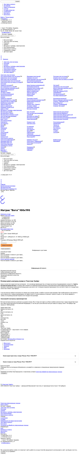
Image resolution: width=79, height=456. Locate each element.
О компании (7, 11)
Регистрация (10, 17)
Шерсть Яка (31, 94)
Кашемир (30, 95)
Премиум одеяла (6, 98)
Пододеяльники (58, 122)
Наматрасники (31, 119)
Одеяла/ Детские (58, 106)
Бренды (3, 432)
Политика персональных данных (10, 403)
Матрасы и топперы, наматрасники (14, 66)
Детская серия (8, 72)
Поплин (3, 135)
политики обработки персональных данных (49, 372)
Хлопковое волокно (33, 86)
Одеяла (6, 65)
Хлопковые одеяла (33, 107)
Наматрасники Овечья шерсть (63, 114)
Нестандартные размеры (8, 116)
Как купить (7, 14)
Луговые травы (5, 92)
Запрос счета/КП (6, 245)
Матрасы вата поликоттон (9, 189)
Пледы (3, 147)
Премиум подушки (6, 85)
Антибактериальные (59, 95)
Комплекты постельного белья (4, 123)
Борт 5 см (4, 119)
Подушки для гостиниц (60, 76)
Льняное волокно (6, 95)
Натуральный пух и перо (8, 86)
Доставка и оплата (9, 4)
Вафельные (57, 139)
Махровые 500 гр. (6, 142)
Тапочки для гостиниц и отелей (63, 79)
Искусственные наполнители (62, 88)
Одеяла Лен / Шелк (33, 104)
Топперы (29, 114)
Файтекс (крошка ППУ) (60, 91)
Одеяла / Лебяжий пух (60, 101)
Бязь (2, 126)
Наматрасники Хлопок (60, 119)
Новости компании (9, 7)
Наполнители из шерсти (34, 88)
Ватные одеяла (32, 109)
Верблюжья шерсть (33, 89)
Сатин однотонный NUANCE (4, 132)
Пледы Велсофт (4, 149)
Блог (2, 428)
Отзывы (3, 419)
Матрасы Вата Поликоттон (9, 114)
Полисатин (4, 137)
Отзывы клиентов (9, 10)
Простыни (31, 137)
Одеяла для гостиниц (59, 78)
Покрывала (30, 147)
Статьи (6, 8)
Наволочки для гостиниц (9, 78)
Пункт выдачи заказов (7, 259)
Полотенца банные (7, 144)
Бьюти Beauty (57, 103)
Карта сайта (4, 404)
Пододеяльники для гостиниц (10, 81)
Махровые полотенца (33, 76)
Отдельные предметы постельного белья (30, 129)
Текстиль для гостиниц (11, 62)
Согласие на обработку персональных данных (14, 425)
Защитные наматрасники (35, 82)
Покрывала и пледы (9, 70)
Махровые (56, 141)
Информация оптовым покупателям (11, 421)
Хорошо (3, 453)
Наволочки (31, 132)
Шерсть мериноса (32, 91)
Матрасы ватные (6, 111)
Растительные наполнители (9, 88)
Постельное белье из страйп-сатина (56, 130)
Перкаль (4, 128)
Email (2, 368)
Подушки (6, 63)
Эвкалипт (4, 91)
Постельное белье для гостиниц (10, 76)
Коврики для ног (32, 78)
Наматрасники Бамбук (60, 116)
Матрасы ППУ (5, 117)
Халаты (29, 144)
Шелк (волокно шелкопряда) (36, 85)
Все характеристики (7, 229)
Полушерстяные (32, 98)
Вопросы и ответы (6, 429)
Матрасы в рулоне (32, 117)
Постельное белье (9, 68)
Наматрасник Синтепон (60, 111)
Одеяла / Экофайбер (60, 104)
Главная (3, 184)
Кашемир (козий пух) (7, 107)
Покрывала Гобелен (30, 149)
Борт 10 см (31, 111)
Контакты (7, 13)
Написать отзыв (5, 214)
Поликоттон (31, 122)
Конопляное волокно (7, 94)
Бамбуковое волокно (7, 89)
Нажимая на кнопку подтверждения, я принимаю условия (31, 372)
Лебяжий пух (57, 89)
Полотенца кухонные (34, 142)
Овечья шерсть (32, 92)
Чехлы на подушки (56, 125)
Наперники (57, 123)
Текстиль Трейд (9, 215)
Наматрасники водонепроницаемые (64, 117)
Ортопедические (58, 94)
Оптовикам (7, 5)
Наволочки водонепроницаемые (33, 134)
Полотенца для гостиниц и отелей (11, 82)
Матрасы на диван (32, 116)
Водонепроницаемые (34, 81)
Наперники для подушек (60, 86)
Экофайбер (57, 92)
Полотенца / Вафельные (34, 141)
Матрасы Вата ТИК (7, 113)
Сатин (3, 129)
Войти (2, 17)
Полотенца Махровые (7, 139)
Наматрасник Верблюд (60, 113)
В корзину (3, 243)
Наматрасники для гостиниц (35, 79)
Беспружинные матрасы (8, 186)
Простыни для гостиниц (9, 79)
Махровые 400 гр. (6, 141)
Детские (55, 85)
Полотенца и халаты (10, 69)
